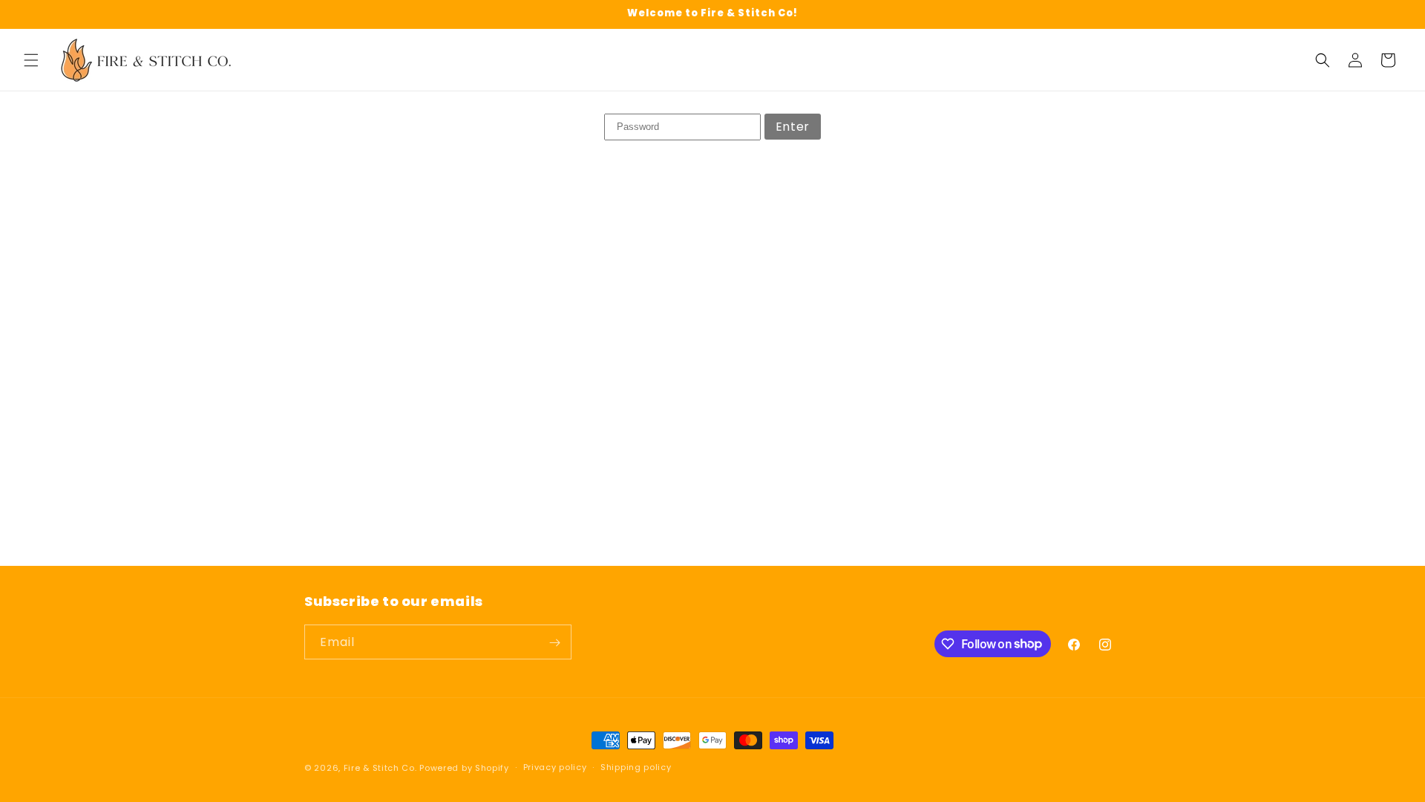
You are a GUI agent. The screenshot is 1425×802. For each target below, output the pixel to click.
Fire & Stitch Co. (380, 768)
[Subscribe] (554, 642)
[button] (31, 60)
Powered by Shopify (464, 768)
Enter (793, 126)
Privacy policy (555, 767)
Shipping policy (636, 767)
